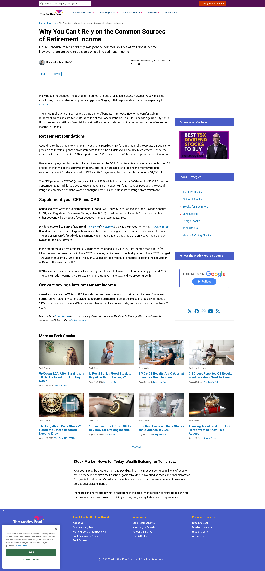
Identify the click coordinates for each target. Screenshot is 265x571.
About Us (152, 12)
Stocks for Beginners (195, 206)
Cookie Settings (31, 560)
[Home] (3, 510)
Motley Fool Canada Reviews (89, 531)
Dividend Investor (202, 527)
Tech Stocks (190, 228)
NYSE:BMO (107, 226)
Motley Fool (213, 3)
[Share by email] (139, 64)
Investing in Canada (143, 527)
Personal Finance (131, 12)
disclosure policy (78, 320)
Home (42, 23)
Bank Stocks (190, 213)
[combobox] (85, 3)
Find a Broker (140, 536)
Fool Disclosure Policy (85, 536)
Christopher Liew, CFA (57, 62)
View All (136, 446)
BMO (43, 74)
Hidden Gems (200, 531)
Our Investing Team (84, 527)
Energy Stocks (191, 221)
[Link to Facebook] (197, 311)
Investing (52, 23)
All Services (198, 536)
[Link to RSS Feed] (217, 311)
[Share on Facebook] (132, 64)
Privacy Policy (21, 546)
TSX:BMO (93, 226)
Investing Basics (108, 12)
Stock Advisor (200, 522)
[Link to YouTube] (210, 311)
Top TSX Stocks (192, 192)
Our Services (170, 12)
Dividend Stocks (192, 199)
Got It (31, 552)
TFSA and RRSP (159, 226)
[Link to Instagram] (203, 311)
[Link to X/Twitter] (189, 311)
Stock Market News (83, 12)
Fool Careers (80, 540)
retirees (44, 104)
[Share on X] (135, 64)
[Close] (56, 529)
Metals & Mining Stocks (196, 235)
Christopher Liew (62, 316)
